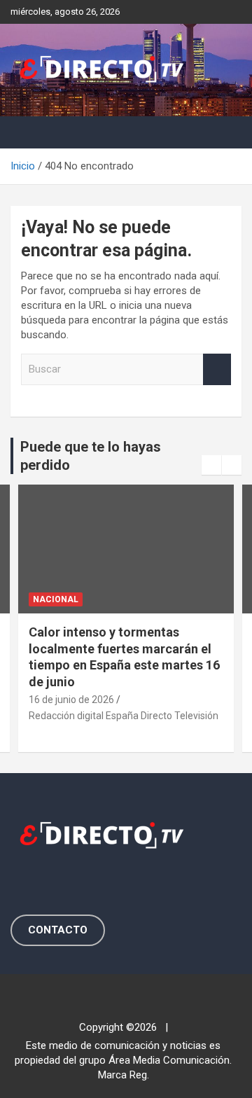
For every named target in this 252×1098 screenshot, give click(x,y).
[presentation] (211, 465)
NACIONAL (55, 599)
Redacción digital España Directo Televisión (123, 715)
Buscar (217, 369)
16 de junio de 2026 (71, 699)
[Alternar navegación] (28, 132)
